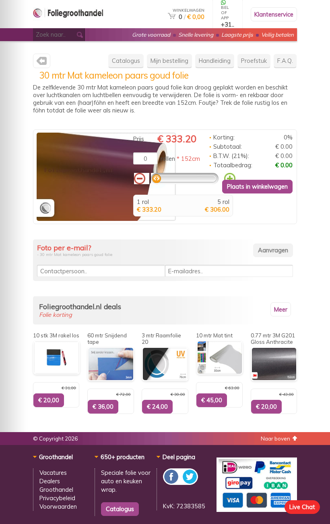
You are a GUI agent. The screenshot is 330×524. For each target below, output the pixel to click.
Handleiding (215, 60)
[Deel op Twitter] (189, 483)
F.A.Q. (285, 60)
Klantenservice (273, 14)
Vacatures (53, 472)
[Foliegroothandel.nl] (42, 63)
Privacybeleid (57, 498)
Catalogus (126, 60)
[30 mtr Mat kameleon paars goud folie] (106, 218)
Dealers (49, 481)
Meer (280, 309)
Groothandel (56, 489)
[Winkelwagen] (171, 17)
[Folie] (68, 25)
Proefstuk (254, 60)
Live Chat (302, 507)
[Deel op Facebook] (171, 483)
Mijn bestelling (169, 60)
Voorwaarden (58, 506)
